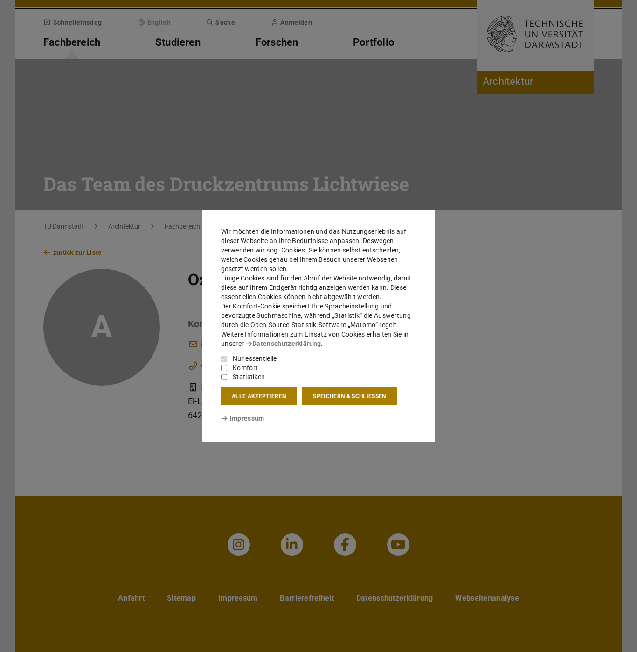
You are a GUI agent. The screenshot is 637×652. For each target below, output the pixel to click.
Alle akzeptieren (259, 396)
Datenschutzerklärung (286, 343)
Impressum (247, 418)
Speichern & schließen (349, 396)
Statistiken (249, 376)
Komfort (245, 368)
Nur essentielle (255, 358)
